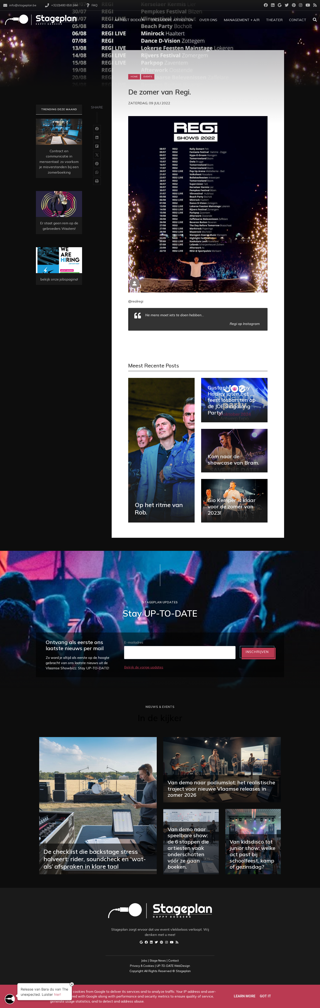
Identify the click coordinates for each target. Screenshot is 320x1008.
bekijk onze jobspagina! (59, 279)
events (147, 76)
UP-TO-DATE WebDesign (173, 965)
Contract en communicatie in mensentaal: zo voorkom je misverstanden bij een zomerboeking (59, 161)
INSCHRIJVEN (257, 652)
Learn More (244, 996)
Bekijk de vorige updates (143, 667)
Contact (173, 960)
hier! (57, 994)
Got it (265, 996)
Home (134, 76)
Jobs (144, 960)
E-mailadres (133, 642)
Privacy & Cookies (142, 965)
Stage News (158, 960)
